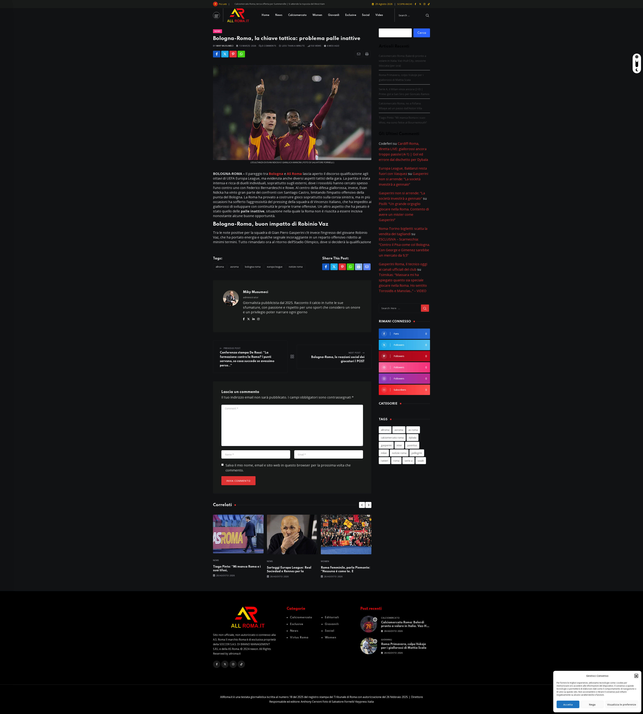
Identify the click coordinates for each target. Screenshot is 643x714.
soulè (421, 460)
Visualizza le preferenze (621, 704)
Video (379, 15)
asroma (234, 266)
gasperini (386, 445)
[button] (636, 675)
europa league (274, 266)
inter (399, 445)
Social (366, 15)
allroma (220, 266)
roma (396, 460)
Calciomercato (297, 15)
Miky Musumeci (224, 45)
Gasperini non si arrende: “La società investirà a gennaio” (403, 179)
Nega (592, 704)
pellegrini (417, 453)
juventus (412, 445)
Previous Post (232, 348)
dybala (412, 437)
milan (384, 453)
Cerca (421, 32)
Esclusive (350, 15)
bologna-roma (253, 266)
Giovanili (333, 15)
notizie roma (296, 266)
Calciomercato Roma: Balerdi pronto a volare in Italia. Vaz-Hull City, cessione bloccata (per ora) (282, 3)
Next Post (355, 352)
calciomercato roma (392, 437)
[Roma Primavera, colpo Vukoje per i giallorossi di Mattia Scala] (368, 646)
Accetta (568, 704)
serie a (408, 460)
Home (265, 15)
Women (317, 15)
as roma (413, 429)
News (278, 15)
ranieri (384, 460)
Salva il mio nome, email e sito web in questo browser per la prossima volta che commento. (288, 467)
